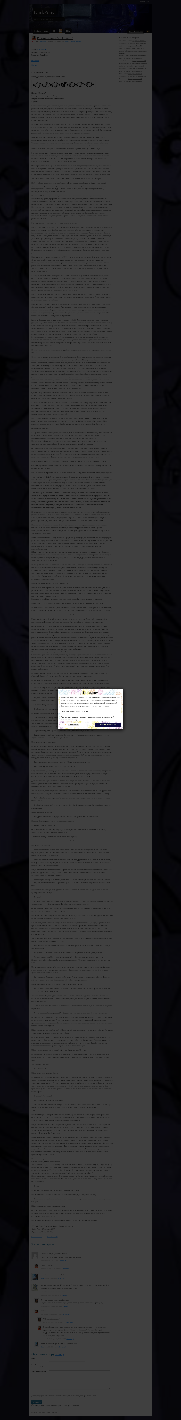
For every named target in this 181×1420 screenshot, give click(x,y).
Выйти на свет (73, 725)
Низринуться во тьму (108, 724)
